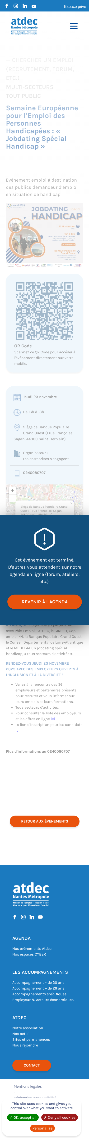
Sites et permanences (31, 1039)
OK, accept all (24, 1117)
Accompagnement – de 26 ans (38, 982)
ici (53, 719)
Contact (32, 1065)
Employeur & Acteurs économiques (43, 999)
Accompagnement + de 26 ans (38, 988)
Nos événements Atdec (32, 948)
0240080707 (34, 472)
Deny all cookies (61, 1117)
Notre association (27, 1028)
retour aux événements (44, 821)
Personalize (42, 1128)
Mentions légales (28, 1086)
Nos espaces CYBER (29, 954)
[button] (71, 503)
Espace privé (75, 7)
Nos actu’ (20, 1033)
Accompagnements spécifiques (39, 994)
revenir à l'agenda (45, 601)
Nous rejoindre (25, 1045)
